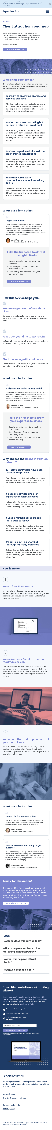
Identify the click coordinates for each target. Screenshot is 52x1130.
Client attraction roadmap (14, 1098)
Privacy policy (9, 1109)
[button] (50, 4)
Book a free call (9, 1094)
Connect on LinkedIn (11, 1105)
